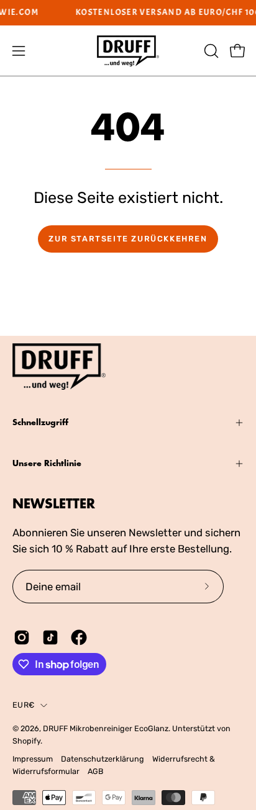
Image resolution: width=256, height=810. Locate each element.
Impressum (32, 758)
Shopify (26, 740)
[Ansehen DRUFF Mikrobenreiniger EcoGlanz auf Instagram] (21, 637)
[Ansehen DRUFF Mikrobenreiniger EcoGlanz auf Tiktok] (50, 637)
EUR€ (23, 704)
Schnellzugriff (40, 422)
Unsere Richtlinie (46, 463)
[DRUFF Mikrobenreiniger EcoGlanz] (128, 50)
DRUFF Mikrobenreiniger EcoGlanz (105, 728)
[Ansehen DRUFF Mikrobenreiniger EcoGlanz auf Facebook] (79, 637)
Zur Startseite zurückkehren (127, 238)
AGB (95, 771)
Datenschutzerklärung (102, 758)
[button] (210, 51)
